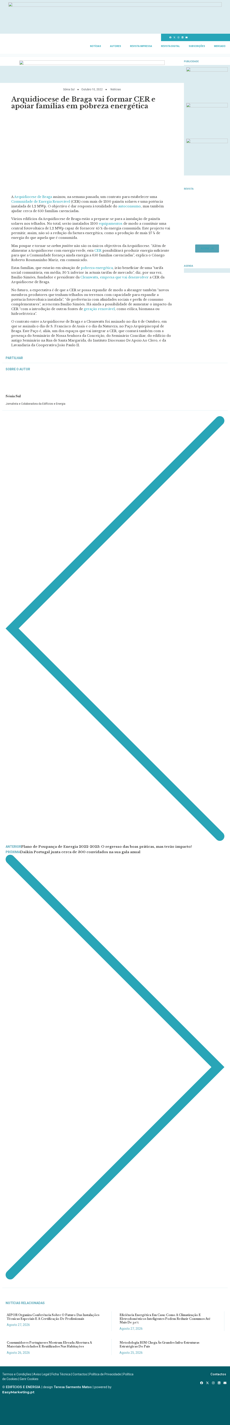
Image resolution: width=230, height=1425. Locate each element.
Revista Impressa (141, 46)
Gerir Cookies (29, 1379)
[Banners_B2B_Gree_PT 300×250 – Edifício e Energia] (207, 142)
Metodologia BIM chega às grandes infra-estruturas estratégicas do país (159, 1344)
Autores (115, 46)
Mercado (220, 46)
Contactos (80, 1374)
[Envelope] (187, 38)
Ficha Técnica (61, 1374)
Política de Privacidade (105, 1374)
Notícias (95, 46)
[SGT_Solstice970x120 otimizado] (115, 5)
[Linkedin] (183, 38)
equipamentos (110, 224)
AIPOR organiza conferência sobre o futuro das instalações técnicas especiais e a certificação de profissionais (53, 1317)
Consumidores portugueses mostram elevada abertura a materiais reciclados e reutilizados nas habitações (49, 1344)
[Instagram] (179, 38)
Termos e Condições (16, 1374)
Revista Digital (170, 46)
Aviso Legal (41, 1374)
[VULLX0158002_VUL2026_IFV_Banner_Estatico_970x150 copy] (92, 63)
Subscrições (197, 46)
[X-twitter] (174, 38)
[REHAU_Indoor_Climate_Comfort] (207, 106)
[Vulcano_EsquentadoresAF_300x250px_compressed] (207, 70)
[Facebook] (170, 38)
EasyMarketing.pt (18, 1392)
